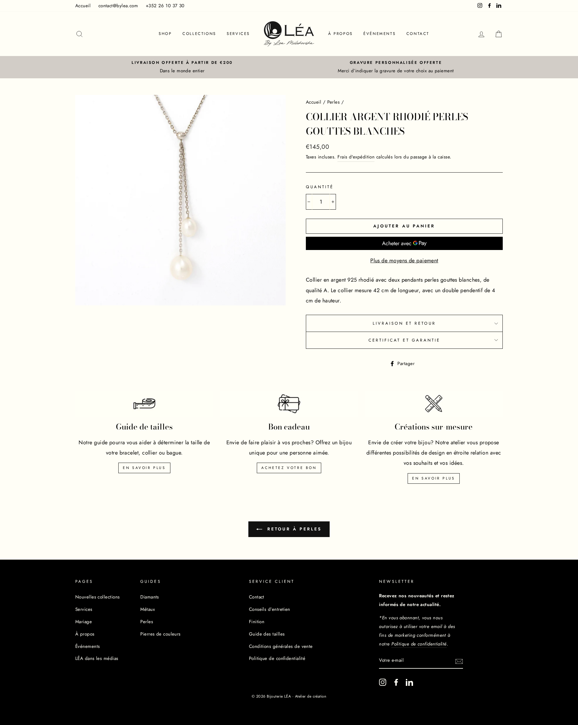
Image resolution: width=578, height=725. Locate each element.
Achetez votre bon (288, 467)
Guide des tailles (267, 634)
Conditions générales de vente (281, 646)
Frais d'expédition (355, 157)
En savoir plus (144, 467)
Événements (379, 33)
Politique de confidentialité (277, 658)
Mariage (83, 621)
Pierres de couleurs (160, 634)
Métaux (147, 609)
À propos (340, 33)
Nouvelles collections (97, 597)
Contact (417, 33)
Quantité (320, 187)
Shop (165, 33)
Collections (199, 33)
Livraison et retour (404, 323)
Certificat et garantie (404, 340)
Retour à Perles (293, 529)
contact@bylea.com (118, 5)
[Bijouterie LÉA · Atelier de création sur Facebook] (396, 682)
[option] (182, 67)
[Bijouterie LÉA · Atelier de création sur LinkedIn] (409, 682)
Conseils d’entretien (269, 609)
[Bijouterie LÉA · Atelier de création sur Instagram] (382, 682)
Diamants (149, 597)
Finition (257, 621)
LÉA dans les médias (96, 658)
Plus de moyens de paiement (404, 260)
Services (238, 33)
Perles (333, 102)
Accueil (83, 5)
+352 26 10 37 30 (165, 5)
